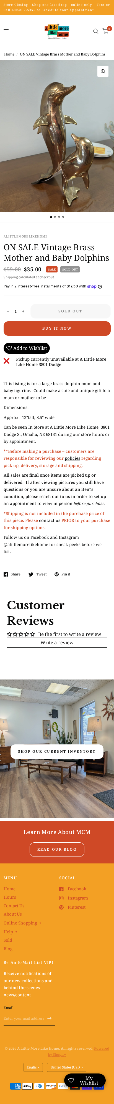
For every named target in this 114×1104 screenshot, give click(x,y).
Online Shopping (20, 923)
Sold (8, 940)
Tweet (41, 574)
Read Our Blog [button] (57, 849)
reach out (49, 496)
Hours (10, 897)
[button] (57, 751)
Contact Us (14, 905)
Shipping (11, 277)
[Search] (95, 31)
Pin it (65, 574)
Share (15, 574)
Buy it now (57, 328)
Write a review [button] (57, 642)
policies (72, 458)
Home (9, 54)
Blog (8, 948)
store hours (92, 434)
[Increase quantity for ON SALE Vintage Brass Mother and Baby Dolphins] (23, 311)
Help (8, 931)
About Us (13, 914)
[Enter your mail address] (49, 1018)
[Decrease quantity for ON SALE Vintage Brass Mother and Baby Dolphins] (8, 311)
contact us (50, 520)
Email (9, 1007)
